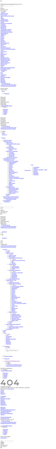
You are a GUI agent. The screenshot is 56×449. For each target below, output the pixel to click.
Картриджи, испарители (17, 272)
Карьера (2, 399)
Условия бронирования (6, 411)
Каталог (8, 251)
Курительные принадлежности (16, 326)
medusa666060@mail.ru (7, 105)
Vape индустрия (12, 255)
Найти (2, 442)
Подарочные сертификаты (7, 413)
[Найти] (2, 7)
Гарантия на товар (5, 412)
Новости (3, 397)
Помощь (2, 414)
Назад (8, 250)
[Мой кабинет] (1, 230)
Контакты (3, 401)
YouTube (5, 113)
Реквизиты (3, 403)
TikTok (4, 114)
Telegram (8, 86)
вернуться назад (4, 388)
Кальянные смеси (15, 314)
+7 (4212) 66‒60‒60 (5, 83)
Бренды (2, 392)
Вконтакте (5, 109)
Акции (2, 391)
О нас (7, 335)
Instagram (5, 110)
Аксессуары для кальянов (17, 286)
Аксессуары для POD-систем (18, 260)
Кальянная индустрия (14, 282)
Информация (4, 404)
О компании (3, 396)
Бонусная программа (5, 398)
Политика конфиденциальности (8, 409)
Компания (3, 393)
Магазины (3, 402)
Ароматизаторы (15, 266)
